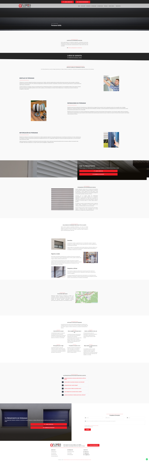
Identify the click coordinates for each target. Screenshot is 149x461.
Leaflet (92, 302)
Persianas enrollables (67, 459)
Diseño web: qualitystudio (87, 459)
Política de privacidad (76, 459)
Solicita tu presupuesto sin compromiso (75, 47)
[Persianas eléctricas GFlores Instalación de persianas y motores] (25, 4)
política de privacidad (95, 425)
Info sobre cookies (81, 459)
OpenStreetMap (96, 302)
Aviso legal (71, 459)
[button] (86, 297)
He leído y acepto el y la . (91, 425)
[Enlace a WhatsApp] (147, 459)
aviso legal (91, 425)
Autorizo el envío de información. (89, 426)
